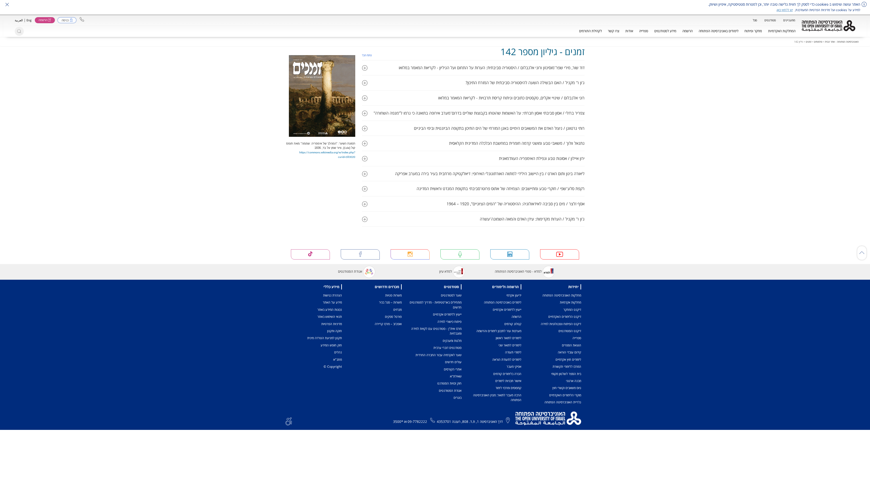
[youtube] (559, 254)
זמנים (808, 41)
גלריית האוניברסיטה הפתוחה (562, 402)
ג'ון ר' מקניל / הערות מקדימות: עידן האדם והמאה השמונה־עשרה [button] (532, 219)
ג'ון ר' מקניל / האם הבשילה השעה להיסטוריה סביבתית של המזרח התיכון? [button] (525, 82)
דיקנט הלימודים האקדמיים (564, 316)
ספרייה (577, 338)
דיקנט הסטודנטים (569, 331)
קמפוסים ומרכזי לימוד (508, 388)
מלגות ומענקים (452, 340)
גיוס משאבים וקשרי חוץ (566, 388)
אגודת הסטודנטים (350, 271)
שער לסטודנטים (451, 295)
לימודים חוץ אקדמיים (568, 359)
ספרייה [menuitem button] (643, 31)
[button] (82, 19)
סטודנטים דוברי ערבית (447, 347)
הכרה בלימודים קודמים (507, 374)
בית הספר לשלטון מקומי (566, 374)
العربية (19, 20)
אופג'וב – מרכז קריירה (388, 324)
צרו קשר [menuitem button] (613, 31)
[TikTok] (310, 254)
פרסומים (818, 41)
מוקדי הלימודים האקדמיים (565, 395)
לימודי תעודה (513, 352)
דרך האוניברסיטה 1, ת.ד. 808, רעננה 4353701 (470, 421)
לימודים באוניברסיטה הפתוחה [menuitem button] (718, 31)
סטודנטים (770, 20)
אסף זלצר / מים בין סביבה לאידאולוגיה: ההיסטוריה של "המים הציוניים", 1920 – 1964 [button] (516, 203)
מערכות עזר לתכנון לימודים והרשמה (498, 331)
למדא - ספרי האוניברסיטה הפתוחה (518, 271)
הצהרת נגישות (332, 295)
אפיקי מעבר (514, 366)
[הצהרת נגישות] (288, 421)
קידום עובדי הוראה (569, 352)
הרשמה (516, 316)
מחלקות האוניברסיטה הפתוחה (561, 295)
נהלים (338, 352)
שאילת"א (456, 376)
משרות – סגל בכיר (390, 302)
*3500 (398, 421)
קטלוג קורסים (512, 324)
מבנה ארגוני (573, 381)
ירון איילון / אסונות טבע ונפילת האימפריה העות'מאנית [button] (542, 158)
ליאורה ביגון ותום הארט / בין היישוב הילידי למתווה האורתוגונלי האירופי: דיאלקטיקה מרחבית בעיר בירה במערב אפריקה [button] (490, 173)
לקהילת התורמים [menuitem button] (590, 31)
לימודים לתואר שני (509, 345)
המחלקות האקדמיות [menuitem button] (781, 31)
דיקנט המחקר (572, 309)
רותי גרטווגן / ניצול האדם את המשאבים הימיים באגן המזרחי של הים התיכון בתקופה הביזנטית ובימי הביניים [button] (499, 128)
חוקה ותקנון (334, 331)
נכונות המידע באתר (329, 309)
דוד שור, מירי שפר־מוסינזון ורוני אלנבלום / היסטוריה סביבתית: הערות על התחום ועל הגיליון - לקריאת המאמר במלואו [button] (492, 67)
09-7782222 (417, 421)
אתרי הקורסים (453, 369)
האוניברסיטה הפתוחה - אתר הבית (842, 41)
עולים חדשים (453, 362)
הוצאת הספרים (571, 345)
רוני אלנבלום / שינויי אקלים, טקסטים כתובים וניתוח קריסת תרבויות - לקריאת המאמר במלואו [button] (511, 97)
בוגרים (458, 397)
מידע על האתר (332, 302)
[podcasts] (459, 254)
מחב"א (337, 359)
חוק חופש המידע (331, 345)
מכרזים (397, 309)
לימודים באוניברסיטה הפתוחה (502, 302)
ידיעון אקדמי (513, 295)
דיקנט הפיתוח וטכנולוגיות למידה (561, 324)
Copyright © (333, 366)
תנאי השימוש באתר (329, 316)
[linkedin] (509, 254)
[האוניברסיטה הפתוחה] (828, 26)
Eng (29, 20)
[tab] (473, 67)
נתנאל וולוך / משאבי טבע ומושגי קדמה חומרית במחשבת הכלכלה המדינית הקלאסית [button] (517, 143)
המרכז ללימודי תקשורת (567, 366)
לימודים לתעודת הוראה (506, 359)
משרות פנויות (393, 295)
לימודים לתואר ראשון (508, 338)
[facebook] (360, 254)
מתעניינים (789, 20)
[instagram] (410, 254)
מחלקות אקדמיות (570, 302)
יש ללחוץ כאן (785, 10)
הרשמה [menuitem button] (687, 31)
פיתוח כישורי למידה (449, 321)
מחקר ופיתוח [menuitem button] (753, 31)
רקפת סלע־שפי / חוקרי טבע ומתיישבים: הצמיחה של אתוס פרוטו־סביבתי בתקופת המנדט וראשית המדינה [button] (501, 188)
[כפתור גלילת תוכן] (862, 253)
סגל (755, 20)
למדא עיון (445, 271)
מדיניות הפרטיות (331, 324)
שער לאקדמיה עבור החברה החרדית (439, 355)
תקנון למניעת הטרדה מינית (324, 338)
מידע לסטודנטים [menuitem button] (665, 31)
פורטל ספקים (393, 316)
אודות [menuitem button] (629, 31)
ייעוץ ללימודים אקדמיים (507, 309)
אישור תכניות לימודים (508, 381)
